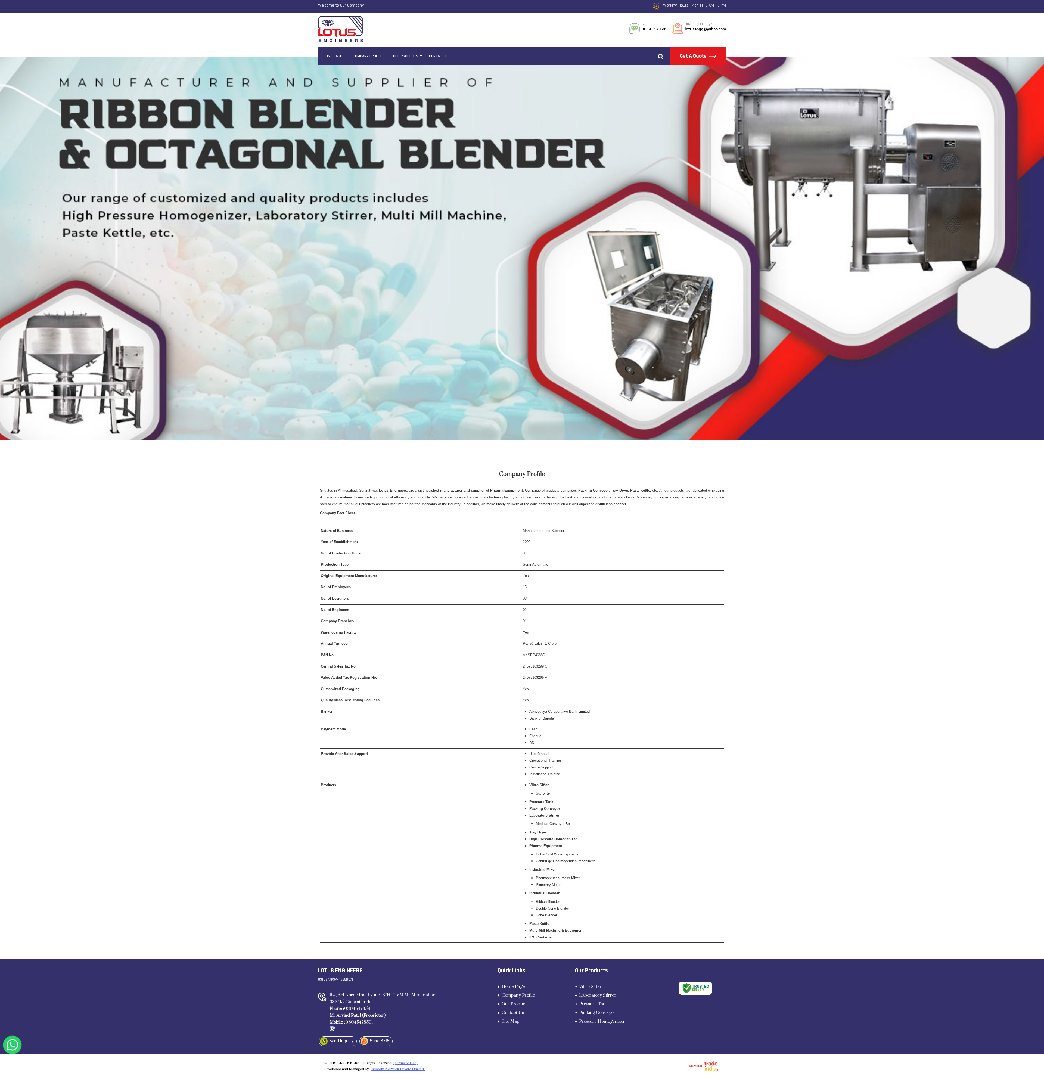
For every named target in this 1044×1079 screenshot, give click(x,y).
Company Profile (367, 56)
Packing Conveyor (597, 1012)
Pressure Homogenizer (602, 1021)
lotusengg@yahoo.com (705, 29)
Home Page (333, 56)
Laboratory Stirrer (597, 995)
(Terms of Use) (405, 1063)
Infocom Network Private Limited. (398, 1069)
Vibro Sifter (590, 986)
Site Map (510, 1021)
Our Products (405, 56)
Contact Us (439, 56)
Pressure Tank (593, 1004)
